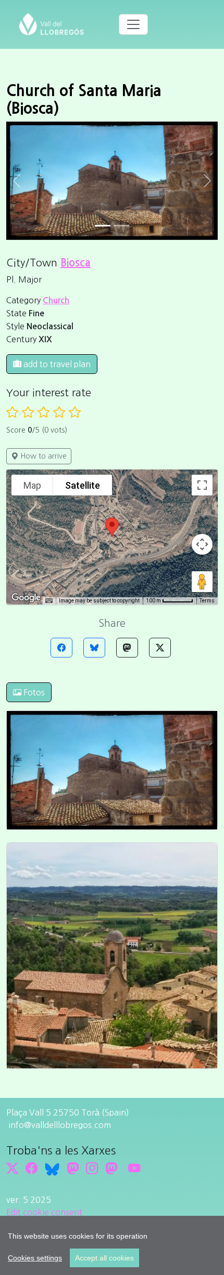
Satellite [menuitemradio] (82, 485)
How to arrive (42, 456)
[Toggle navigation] (133, 24)
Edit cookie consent (44, 1212)
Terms (207, 600)
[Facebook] (61, 647)
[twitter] (12, 1168)
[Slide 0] (102, 226)
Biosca (75, 263)
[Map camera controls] (202, 544)
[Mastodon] (127, 647)
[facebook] (32, 1168)
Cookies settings (35, 1258)
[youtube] (134, 1168)
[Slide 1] (121, 226)
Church (56, 300)
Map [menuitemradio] (32, 485)
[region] (112, 1245)
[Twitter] (160, 647)
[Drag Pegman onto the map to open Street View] (202, 581)
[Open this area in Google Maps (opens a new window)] (26, 598)
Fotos (33, 692)
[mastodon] (111, 1168)
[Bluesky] (94, 647)
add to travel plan (56, 364)
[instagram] (92, 1168)
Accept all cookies (104, 1258)
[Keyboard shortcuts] (49, 601)
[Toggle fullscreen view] (202, 485)
